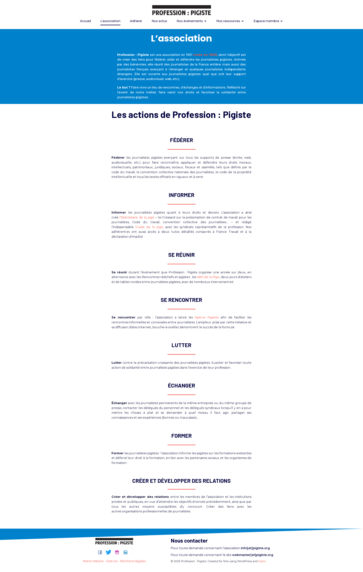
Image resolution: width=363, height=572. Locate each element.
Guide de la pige (149, 227)
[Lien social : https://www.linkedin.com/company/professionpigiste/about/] (127, 552)
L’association (110, 21)
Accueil (85, 21)
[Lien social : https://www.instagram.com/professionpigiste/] (118, 552)
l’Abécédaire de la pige (136, 217)
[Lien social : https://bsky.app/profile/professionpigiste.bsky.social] (110, 552)
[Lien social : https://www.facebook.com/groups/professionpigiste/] (101, 552)
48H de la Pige (208, 277)
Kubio (262, 561)
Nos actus (159, 21)
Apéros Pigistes (207, 317)
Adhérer (136, 21)
